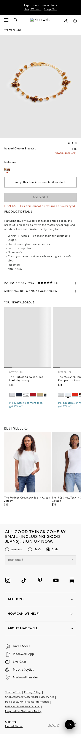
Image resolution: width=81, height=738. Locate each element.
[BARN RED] (33, 395)
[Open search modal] (15, 20)
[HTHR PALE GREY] (12, 395)
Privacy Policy (32, 692)
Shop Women (32, 9)
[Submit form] (72, 560)
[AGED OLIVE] (40, 395)
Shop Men (50, 9)
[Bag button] (75, 20)
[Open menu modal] (6, 20)
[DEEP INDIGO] (19, 395)
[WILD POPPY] (75, 395)
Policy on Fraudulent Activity (22, 707)
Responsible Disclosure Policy (23, 711)
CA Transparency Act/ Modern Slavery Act (29, 697)
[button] (70, 724)
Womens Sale (13, 30)
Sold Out (40, 197)
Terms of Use (13, 692)
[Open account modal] (65, 20)
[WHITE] (26, 395)
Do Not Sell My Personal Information (27, 702)
